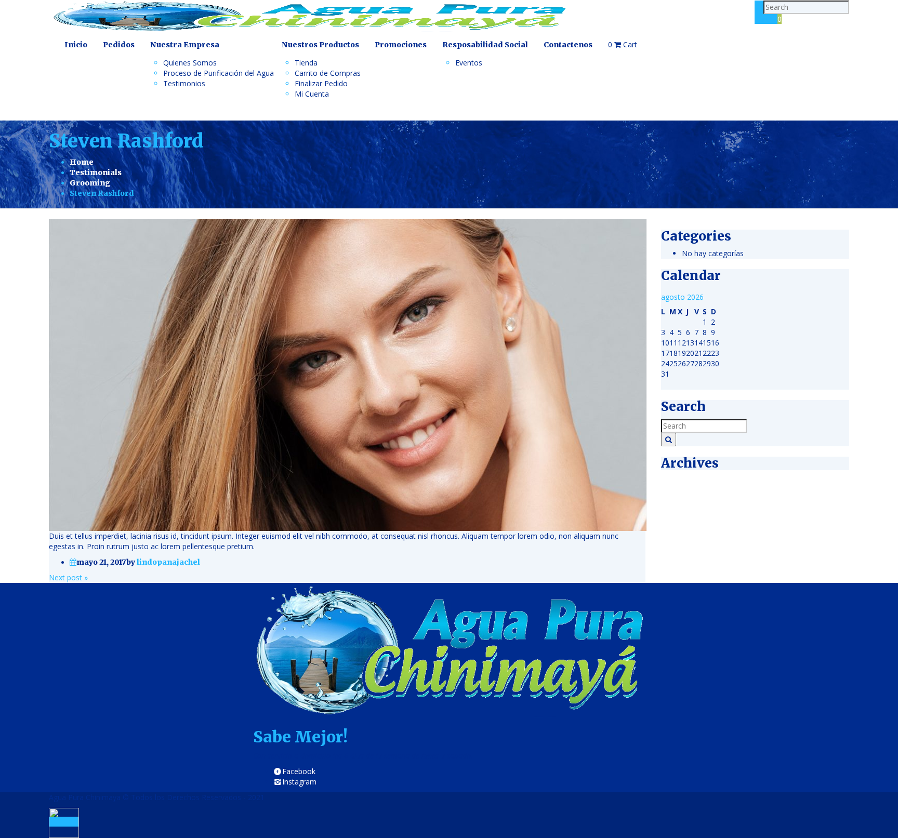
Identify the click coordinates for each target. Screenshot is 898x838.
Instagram (299, 782)
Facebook (298, 771)
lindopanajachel (168, 562)
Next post (68, 577)
